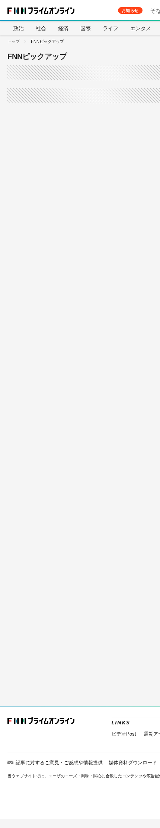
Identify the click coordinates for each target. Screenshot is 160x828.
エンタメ (140, 28)
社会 (41, 28)
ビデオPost (124, 733)
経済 (63, 28)
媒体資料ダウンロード (133, 762)
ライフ (110, 28)
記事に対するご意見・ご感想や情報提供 (59, 762)
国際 (85, 28)
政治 (18, 28)
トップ (13, 41)
